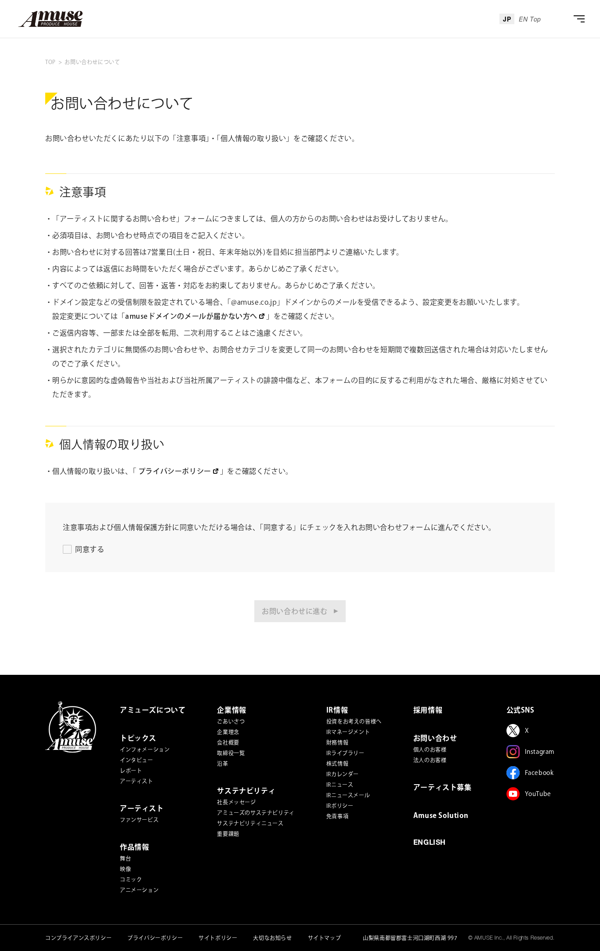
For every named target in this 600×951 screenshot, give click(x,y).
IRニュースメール (348, 795)
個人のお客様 (430, 749)
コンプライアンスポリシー (78, 937)
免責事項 (337, 816)
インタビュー (136, 760)
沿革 (222, 763)
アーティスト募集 (442, 787)
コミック (131, 879)
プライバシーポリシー (155, 937)
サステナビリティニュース (250, 823)
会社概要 (228, 742)
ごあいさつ (231, 721)
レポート (131, 770)
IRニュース (340, 784)
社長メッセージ (236, 802)
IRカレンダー (342, 774)
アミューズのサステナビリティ (255, 812)
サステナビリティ (246, 790)
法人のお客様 (430, 760)
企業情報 (231, 709)
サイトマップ (324, 937)
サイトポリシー (218, 937)
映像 (125, 869)
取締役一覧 (231, 753)
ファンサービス (139, 819)
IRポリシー (340, 805)
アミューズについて (152, 709)
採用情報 (427, 709)
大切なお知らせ (272, 937)
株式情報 (337, 763)
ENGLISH (429, 843)
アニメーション (139, 890)
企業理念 (228, 732)
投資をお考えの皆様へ (354, 721)
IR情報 (337, 709)
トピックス (138, 738)
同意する (89, 549)
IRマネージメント (348, 732)
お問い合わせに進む (294, 611)
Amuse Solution (440, 815)
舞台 (125, 858)
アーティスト (136, 781)
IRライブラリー (345, 753)
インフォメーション (145, 749)
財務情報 (337, 742)
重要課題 (228, 833)
